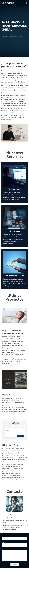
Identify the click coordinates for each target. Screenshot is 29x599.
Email (3, 542)
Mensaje (4, 549)
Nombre (4, 536)
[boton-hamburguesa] (26, 3)
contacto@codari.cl (9, 530)
